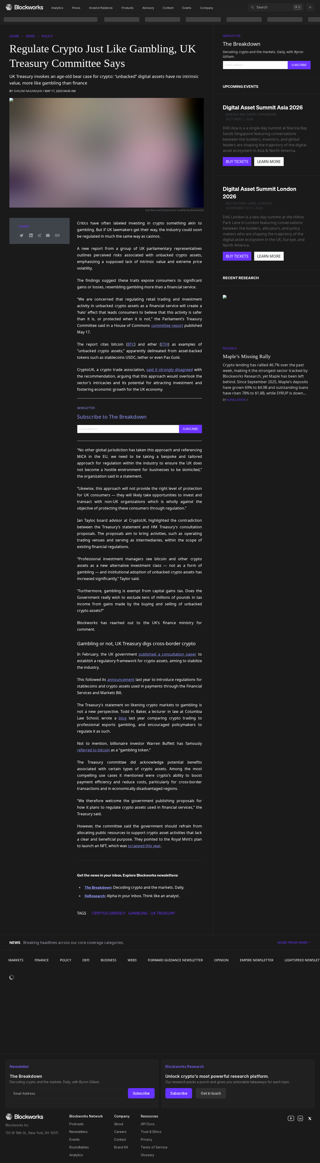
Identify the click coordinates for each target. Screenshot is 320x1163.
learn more (269, 161)
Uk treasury (163, 913)
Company (206, 8)
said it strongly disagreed (169, 369)
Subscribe (141, 1093)
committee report (167, 325)
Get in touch (211, 1093)
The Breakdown (241, 43)
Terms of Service (154, 1147)
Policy (47, 36)
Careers (120, 1132)
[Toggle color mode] (310, 7)
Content (168, 8)
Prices (76, 8)
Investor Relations (101, 8)
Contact (120, 1139)
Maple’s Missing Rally (247, 356)
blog (123, 718)
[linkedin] (300, 1118)
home (14, 36)
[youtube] (291, 1118)
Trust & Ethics (151, 1132)
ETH (164, 344)
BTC (130, 344)
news (30, 36)
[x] (309, 1118)
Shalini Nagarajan (28, 91)
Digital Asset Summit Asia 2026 (263, 107)
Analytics (57, 8)
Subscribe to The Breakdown (112, 416)
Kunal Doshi (236, 400)
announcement (120, 679)
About (118, 1124)
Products (128, 8)
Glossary (147, 1155)
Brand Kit (121, 1147)
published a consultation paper (167, 654)
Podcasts (76, 1124)
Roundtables (79, 1147)
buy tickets (237, 161)
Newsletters (78, 1132)
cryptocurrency (108, 913)
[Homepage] (24, 7)
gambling (138, 913)
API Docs (148, 1124)
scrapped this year (144, 845)
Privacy (146, 1139)
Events (186, 8)
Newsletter (86, 408)
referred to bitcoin (93, 750)
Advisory (148, 8)
